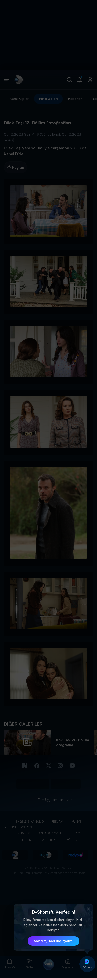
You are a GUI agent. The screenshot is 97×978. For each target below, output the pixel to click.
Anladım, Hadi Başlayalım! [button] (53, 941)
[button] (88, 909)
